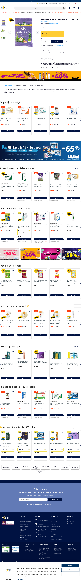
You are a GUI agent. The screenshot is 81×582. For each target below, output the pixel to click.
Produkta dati (8, 85)
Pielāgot (70, 569)
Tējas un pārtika (10, 16)
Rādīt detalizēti (20, 579)
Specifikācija (17, 85)
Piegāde (31, 85)
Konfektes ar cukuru (28, 16)
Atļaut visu (70, 565)
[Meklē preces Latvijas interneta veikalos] (26, 539)
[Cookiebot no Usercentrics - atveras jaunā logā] (8, 579)
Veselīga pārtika (19, 16)
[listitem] (73, 519)
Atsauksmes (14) (39, 85)
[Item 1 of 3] (23, 32)
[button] (41, 3)
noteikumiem (49, 504)
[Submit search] (64, 8)
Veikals (3, 16)
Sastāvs (25, 85)
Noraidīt (70, 573)
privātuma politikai (39, 504)
